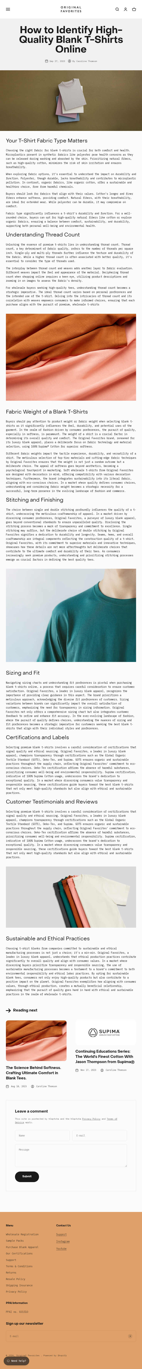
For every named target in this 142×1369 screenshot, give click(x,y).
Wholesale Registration (22, 1234)
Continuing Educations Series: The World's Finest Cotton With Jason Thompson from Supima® (105, 1057)
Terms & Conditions (19, 1266)
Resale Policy (15, 1279)
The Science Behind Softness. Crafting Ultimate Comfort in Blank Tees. (33, 1073)
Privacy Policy (91, 1118)
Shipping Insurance (19, 1285)
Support (11, 1259)
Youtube (61, 1248)
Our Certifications (19, 1253)
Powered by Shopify (55, 1355)
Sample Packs (15, 1240)
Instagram (63, 1241)
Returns (11, 1272)
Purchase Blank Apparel (22, 1247)
